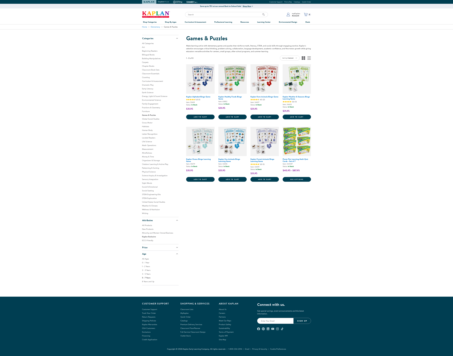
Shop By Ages (170, 22)
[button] (293, 14)
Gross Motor (147, 122)
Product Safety (225, 324)
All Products (147, 225)
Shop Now (247, 6)
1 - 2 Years (146, 266)
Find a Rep (288, 2)
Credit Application (149, 339)
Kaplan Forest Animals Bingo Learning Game (262, 160)
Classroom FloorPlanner (190, 328)
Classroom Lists (186, 309)
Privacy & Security (259, 349)
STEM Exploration (149, 198)
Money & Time (148, 156)
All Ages (145, 258)
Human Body (147, 130)
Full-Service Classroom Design (193, 332)
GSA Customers (148, 328)
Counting (146, 77)
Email (247, 349)
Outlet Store (185, 335)
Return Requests (148, 317)
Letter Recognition (149, 134)
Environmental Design (288, 22)
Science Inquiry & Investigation (155, 175)
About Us (222, 309)
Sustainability (224, 328)
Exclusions (146, 332)
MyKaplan (184, 313)
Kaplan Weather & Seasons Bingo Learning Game (296, 97)
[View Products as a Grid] (303, 58)
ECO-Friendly (147, 240)
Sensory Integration (150, 179)
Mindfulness (147, 153)
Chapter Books (148, 66)
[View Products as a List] (309, 58)
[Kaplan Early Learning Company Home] (156, 14)
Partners (222, 317)
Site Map (222, 339)
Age (144, 253)
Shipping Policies (149, 320)
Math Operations (149, 145)
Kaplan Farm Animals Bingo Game (264, 96)
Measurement (147, 149)
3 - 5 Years (146, 274)
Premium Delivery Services (191, 324)
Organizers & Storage (151, 160)
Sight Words (147, 183)
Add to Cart (204, 117)
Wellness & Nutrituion (151, 209)
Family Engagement (150, 103)
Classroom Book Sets (150, 69)
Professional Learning (223, 22)
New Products (147, 229)
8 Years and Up (148, 281)
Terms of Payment (226, 332)
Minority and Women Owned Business (157, 233)
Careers (222, 313)
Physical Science (149, 171)
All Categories (148, 43)
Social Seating (148, 190)
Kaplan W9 (223, 335)
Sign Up (302, 321)
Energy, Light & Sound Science (154, 96)
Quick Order (306, 2)
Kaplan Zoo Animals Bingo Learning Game (229, 160)
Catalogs (297, 2)
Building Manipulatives (151, 58)
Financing (146, 335)
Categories (147, 38)
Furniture (146, 111)
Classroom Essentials (150, 73)
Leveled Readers (148, 137)
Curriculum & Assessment (195, 22)
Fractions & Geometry (151, 107)
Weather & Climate (149, 205)
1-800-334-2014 (235, 349)
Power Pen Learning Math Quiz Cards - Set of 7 (295, 160)
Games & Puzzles (149, 115)
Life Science (147, 141)
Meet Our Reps (225, 320)
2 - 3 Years (146, 270)
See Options (300, 179)
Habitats (145, 126)
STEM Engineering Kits (151, 194)
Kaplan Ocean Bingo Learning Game (198, 160)
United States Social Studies (153, 202)
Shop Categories (150, 22)
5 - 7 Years (146, 277)
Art (143, 47)
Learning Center (264, 22)
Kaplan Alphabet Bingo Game (198, 96)
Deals (307, 22)
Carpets (145, 62)
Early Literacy (147, 88)
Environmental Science (151, 100)
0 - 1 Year (145, 262)
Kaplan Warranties (149, 324)
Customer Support (275, 2)
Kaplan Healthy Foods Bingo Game (230, 97)
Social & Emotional (150, 186)
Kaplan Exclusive (149, 236)
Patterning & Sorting (150, 168)
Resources (244, 22)
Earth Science (147, 92)
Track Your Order (149, 313)
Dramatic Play (148, 85)
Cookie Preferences (278, 349)
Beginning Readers (149, 51)
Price (144, 247)
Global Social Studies (150, 119)
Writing (145, 213)
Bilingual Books (148, 54)
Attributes (147, 220)
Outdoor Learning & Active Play (155, 164)
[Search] (263, 14)
